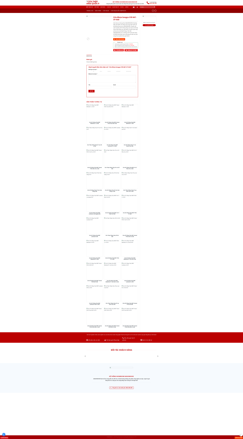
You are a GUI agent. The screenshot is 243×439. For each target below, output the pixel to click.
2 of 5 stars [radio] (97, 71)
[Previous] (85, 356)
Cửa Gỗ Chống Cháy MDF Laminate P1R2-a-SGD (94, 304)
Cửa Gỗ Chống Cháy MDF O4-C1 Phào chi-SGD (112, 213)
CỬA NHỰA (106, 10)
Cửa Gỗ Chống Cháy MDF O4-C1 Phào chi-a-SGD (130, 168)
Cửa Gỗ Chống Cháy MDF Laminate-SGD (94, 236)
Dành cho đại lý (147, 340)
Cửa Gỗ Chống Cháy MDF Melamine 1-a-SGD (94, 123)
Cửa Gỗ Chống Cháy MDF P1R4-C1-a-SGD (112, 258)
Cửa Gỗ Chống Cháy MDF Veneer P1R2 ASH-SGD (94, 281)
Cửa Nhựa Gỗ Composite (118, 10)
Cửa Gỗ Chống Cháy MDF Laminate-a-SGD (129, 281)
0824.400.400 (5, 437)
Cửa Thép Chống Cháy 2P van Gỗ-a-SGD (94, 145)
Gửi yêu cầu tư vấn (94, 340)
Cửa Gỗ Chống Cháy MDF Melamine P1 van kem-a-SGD (112, 281)
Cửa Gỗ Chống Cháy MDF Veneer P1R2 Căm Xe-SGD (130, 236)
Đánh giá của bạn (92, 69)
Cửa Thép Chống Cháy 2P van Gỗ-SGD (112, 168)
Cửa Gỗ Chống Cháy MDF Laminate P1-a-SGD (112, 145)
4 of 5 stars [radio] (113, 71)
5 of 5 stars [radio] (123, 71)
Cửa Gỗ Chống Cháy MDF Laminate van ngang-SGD (94, 213)
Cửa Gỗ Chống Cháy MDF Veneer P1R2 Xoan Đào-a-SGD (94, 326)
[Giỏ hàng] (133, 7)
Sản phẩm (98, 10)
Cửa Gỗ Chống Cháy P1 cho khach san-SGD (130, 145)
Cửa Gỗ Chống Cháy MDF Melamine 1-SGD (129, 123)
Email (114, 84)
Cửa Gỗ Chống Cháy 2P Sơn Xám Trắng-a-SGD (112, 191)
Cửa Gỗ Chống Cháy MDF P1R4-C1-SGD (130, 213)
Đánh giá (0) (89, 56)
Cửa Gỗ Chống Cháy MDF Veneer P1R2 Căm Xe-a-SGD (94, 168)
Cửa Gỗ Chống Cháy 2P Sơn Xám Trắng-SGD (94, 191)
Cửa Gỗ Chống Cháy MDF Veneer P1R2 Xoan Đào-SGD (112, 123)
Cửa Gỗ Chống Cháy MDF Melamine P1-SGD (94, 258)
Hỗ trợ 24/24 (239, 437)
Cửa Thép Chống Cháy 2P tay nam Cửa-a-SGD (129, 191)
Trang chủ (89, 10)
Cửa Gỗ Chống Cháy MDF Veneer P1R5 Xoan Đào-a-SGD (130, 326)
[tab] (89, 56)
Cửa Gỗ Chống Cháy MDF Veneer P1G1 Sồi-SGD (130, 304)
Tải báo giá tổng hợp (112, 340)
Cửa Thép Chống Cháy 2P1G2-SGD (112, 236)
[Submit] (154, 7)
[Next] (158, 356)
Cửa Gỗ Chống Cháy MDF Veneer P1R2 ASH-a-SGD (112, 326)
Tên (89, 84)
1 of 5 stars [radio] (90, 71)
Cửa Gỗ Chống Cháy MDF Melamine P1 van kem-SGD (130, 258)
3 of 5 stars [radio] (105, 71)
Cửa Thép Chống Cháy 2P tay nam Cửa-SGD (112, 304)
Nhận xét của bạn (92, 74)
